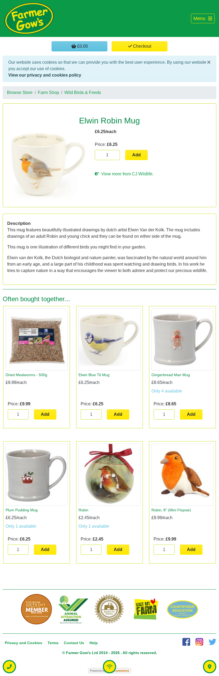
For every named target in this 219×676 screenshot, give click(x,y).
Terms (53, 643)
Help (93, 643)
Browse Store (20, 92)
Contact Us (74, 643)
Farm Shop (48, 92)
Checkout (141, 46)
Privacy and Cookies (23, 643)
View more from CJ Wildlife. (126, 174)
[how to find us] (210, 666)
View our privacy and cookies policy (44, 75)
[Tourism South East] (36, 609)
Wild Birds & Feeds (82, 92)
